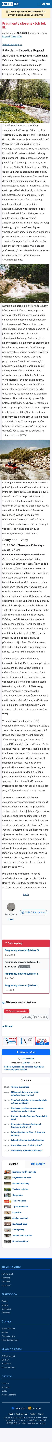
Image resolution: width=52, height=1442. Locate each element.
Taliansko (6, 1312)
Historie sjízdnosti (10, 1340)
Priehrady (6, 1277)
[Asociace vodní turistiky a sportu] (42, 1037)
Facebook (20, 1408)
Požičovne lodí (8, 1356)
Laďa (26, 894)
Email (11, 1414)
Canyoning (17, 1195)
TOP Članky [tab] (38, 1164)
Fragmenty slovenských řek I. (21, 985)
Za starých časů (19, 1224)
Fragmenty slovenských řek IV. (22, 950)
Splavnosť (6, 1285)
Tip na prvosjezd (20, 1206)
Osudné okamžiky (20, 1183)
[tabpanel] (26, 1207)
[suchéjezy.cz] (26, 1037)
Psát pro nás (21, 1414)
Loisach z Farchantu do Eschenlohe (27, 1140)
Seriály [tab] (13, 1164)
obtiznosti (7, 1026)
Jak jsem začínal (20, 1218)
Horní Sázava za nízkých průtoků (26, 1145)
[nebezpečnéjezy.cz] (10, 1037)
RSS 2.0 (36, 1408)
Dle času (27, 1017)
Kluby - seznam (9, 1395)
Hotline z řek (7, 1274)
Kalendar (6, 1387)
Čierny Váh (16, 36)
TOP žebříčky (27, 1059)
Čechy (5, 1301)
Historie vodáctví (20, 1241)
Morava (5, 1305)
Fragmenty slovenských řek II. (22, 973)
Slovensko (6, 1309)
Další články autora (34, 912)
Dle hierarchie (40, 1017)
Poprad (6, 36)
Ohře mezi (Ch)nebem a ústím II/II (26, 1150)
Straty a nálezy (8, 1367)
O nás (40, 1414)
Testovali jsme (19, 1201)
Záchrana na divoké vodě (24, 1172)
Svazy (4, 1391)
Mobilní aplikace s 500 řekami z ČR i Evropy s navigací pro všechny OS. (27, 13)
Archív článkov (8, 1328)
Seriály (5, 1332)
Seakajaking (18, 1230)
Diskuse (5, 1383)
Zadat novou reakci (17, 1011)
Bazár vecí (6, 1363)
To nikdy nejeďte (20, 1189)
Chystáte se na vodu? (22, 1177)
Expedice (16, 1212)
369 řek (26, 1063)
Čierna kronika (8, 1336)
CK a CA (5, 1360)
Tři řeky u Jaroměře (20, 1087)
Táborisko (6, 1281)
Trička (32, 1414)
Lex (11, 919)
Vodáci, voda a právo (22, 1235)
